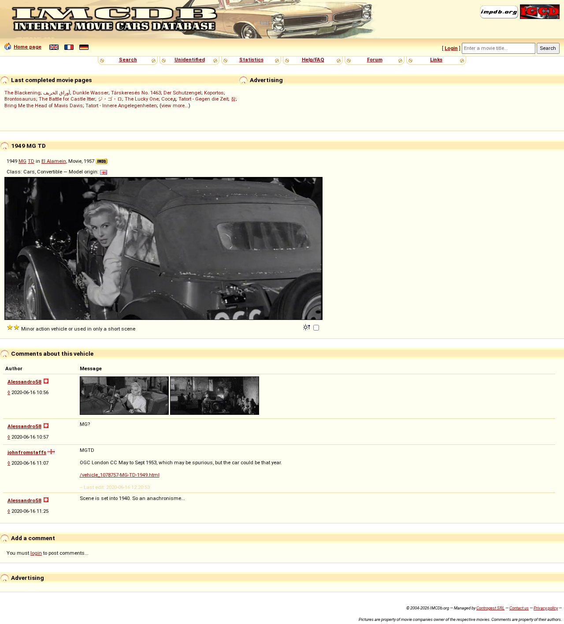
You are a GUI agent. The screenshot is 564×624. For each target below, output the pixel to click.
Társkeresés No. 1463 (136, 93)
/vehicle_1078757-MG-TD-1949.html (120, 475)
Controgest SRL (490, 607)
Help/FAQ (313, 59)
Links (436, 59)
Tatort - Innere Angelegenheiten (121, 105)
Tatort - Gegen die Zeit (203, 99)
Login (451, 48)
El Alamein (53, 161)
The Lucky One (142, 99)
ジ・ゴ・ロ (110, 99)
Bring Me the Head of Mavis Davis (43, 105)
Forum (374, 59)
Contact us (519, 607)
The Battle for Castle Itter (67, 99)
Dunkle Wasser (90, 93)
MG (22, 161)
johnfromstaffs (26, 452)
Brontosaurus (20, 99)
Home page (27, 47)
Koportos (214, 93)
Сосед (168, 99)
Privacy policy (546, 607)
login (36, 553)
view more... (175, 105)
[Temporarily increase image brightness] (307, 326)
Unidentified (189, 59)
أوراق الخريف (56, 93)
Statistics (251, 59)
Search (128, 59)
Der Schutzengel (182, 93)
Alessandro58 (24, 382)
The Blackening (22, 93)
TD (31, 161)
